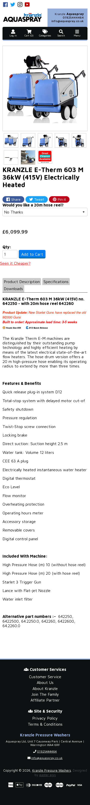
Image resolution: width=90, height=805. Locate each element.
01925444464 (73, 17)
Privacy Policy (45, 718)
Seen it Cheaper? (15, 263)
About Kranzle (45, 688)
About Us (45, 682)
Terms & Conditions (45, 724)
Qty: (6, 247)
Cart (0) (29, 35)
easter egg (47, 775)
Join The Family (45, 694)
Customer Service (45, 676)
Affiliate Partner (45, 700)
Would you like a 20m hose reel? (33, 205)
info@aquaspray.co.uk (68, 21)
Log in (13, 35)
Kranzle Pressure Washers (51, 770)
